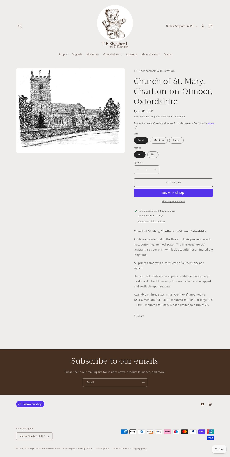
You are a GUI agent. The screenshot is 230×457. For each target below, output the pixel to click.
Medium (159, 140)
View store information (151, 221)
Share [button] (140, 316)
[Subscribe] (143, 382)
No (153, 154)
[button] (20, 26)
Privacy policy (85, 448)
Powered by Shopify (65, 449)
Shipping (155, 117)
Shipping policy (139, 448)
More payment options (173, 201)
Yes (140, 154)
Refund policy (102, 448)
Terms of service (121, 448)
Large (176, 140)
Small (141, 140)
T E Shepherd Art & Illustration (40, 449)
